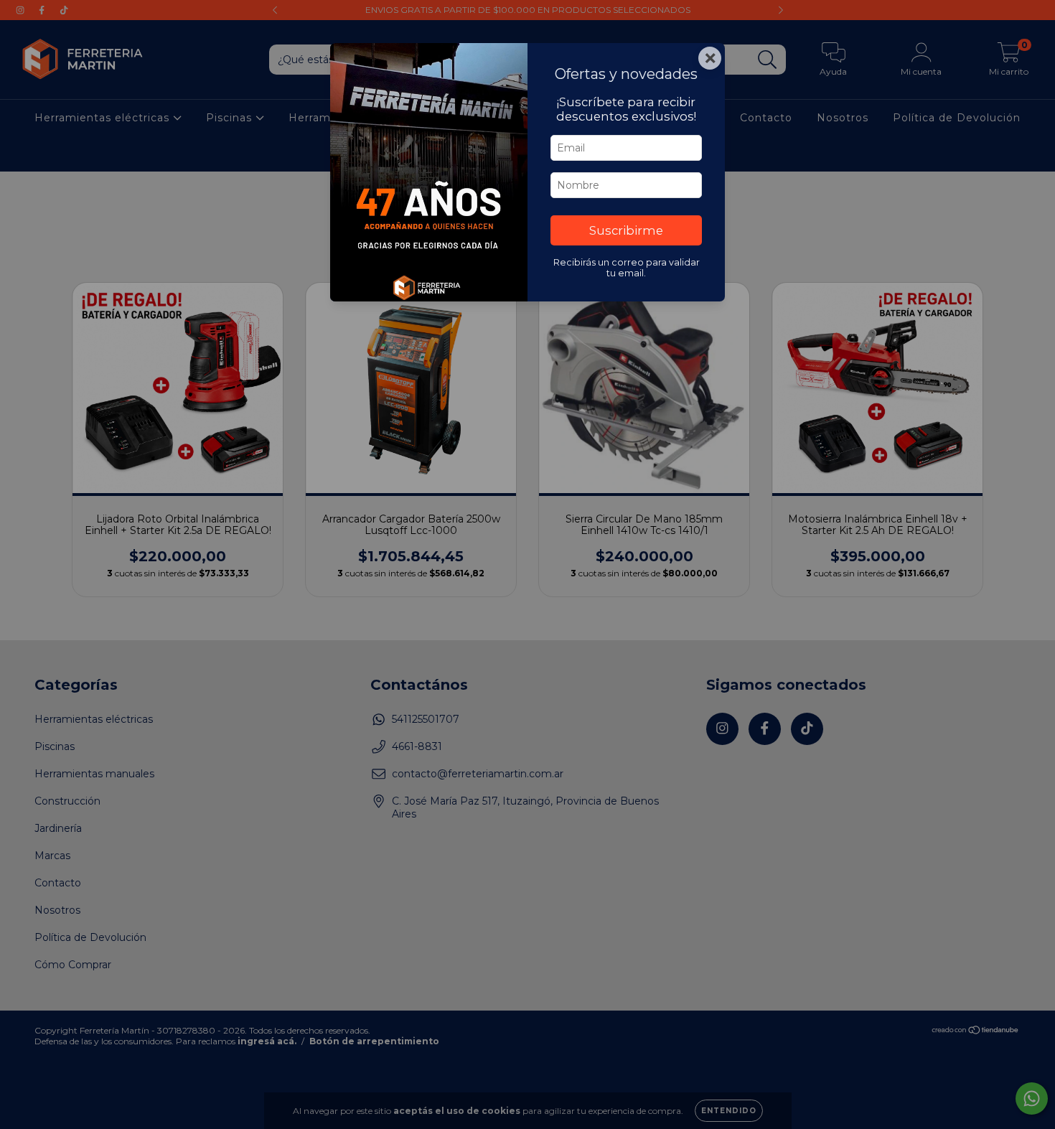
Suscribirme (626, 230)
